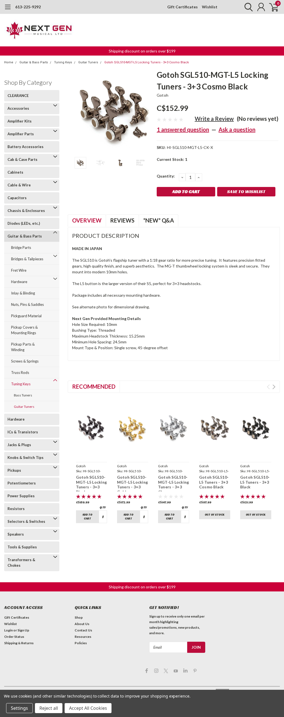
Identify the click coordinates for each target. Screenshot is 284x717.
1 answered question (183, 129)
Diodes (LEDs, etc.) (23, 223)
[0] (271, 7)
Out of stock (214, 514)
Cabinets (15, 172)
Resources (83, 636)
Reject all (48, 708)
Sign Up (23, 630)
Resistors (16, 508)
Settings (19, 708)
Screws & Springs (25, 361)
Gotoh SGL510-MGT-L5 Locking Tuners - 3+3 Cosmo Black (146, 62)
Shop (79, 617)
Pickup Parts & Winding (23, 347)
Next (145, 111)
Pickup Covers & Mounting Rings (24, 330)
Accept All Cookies (88, 708)
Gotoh (162, 95)
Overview (87, 220)
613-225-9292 (28, 6)
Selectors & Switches (26, 521)
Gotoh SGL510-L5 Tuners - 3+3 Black (255, 482)
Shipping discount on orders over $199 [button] (142, 51)
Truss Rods (20, 372)
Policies (81, 643)
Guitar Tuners (88, 62)
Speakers (15, 534)
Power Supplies (21, 496)
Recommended (93, 386)
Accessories (18, 108)
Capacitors (17, 198)
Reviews (122, 220)
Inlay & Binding (23, 293)
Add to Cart (87, 516)
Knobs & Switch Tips (25, 457)
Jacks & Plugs (19, 445)
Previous (74, 111)
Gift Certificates (182, 6)
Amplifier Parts (20, 134)
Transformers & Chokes (21, 563)
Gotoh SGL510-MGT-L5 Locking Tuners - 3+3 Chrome (173, 484)
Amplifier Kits (19, 121)
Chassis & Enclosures (26, 210)
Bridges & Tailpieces (27, 259)
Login (8, 630)
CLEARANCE (18, 95)
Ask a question (237, 129)
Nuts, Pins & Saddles (27, 304)
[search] (247, 7)
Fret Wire (18, 270)
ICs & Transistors (22, 432)
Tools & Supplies (22, 547)
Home (8, 62)
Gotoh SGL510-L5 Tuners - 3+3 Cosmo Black (214, 482)
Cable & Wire (19, 185)
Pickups (14, 470)
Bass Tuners (23, 395)
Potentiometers (21, 483)
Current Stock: (172, 159)
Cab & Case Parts (22, 159)
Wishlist (209, 6)
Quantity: (166, 176)
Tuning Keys (63, 62)
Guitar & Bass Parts (33, 62)
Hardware (19, 281)
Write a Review (214, 118)
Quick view (91, 453)
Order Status (14, 636)
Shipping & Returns (19, 643)
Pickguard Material (26, 316)
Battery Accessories (25, 146)
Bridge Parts (21, 247)
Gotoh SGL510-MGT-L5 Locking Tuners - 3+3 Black (91, 484)
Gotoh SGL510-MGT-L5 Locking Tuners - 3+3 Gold (132, 484)
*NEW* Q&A (158, 220)
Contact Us (83, 630)
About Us (82, 624)
